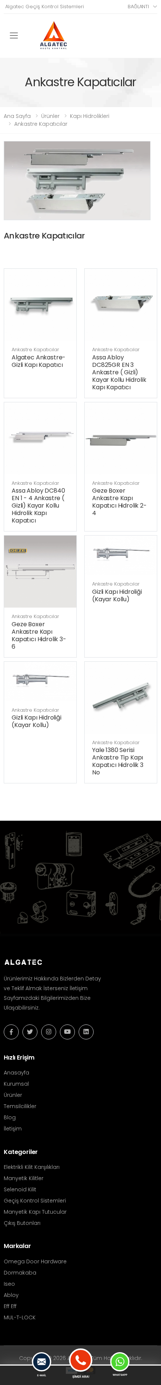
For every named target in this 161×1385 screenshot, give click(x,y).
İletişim (13, 1128)
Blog (10, 1117)
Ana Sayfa (17, 116)
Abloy (11, 1295)
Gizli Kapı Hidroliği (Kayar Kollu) (117, 595)
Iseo (9, 1284)
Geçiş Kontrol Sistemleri (35, 1200)
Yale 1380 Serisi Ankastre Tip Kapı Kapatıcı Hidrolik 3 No (117, 761)
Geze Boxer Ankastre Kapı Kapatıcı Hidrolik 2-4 (119, 501)
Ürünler (50, 116)
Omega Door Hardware (35, 1261)
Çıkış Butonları (22, 1223)
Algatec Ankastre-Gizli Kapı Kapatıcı (39, 361)
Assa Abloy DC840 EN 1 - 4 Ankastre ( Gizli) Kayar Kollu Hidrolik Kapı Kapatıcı (38, 505)
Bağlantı (138, 6)
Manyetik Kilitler (23, 1178)
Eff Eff (10, 1306)
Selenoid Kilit (20, 1189)
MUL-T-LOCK (20, 1317)
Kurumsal (16, 1084)
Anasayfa (16, 1072)
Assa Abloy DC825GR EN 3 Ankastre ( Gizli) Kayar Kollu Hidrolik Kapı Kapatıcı (119, 372)
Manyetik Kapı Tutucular (35, 1212)
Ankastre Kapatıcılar (40, 124)
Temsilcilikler (20, 1106)
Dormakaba (20, 1272)
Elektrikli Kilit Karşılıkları (32, 1167)
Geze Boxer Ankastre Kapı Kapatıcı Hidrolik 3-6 (39, 635)
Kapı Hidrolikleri (89, 116)
